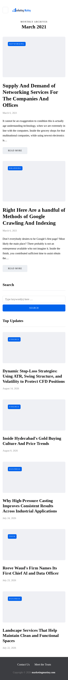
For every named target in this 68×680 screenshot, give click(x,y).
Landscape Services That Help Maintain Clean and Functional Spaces (31, 635)
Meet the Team (43, 664)
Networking (16, 44)
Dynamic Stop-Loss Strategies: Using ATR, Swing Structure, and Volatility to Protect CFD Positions (34, 376)
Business (14, 469)
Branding (15, 168)
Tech (12, 536)
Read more (15, 150)
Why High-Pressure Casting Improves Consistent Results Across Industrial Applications (30, 505)
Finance (14, 339)
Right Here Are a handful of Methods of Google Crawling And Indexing (34, 216)
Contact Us (23, 664)
